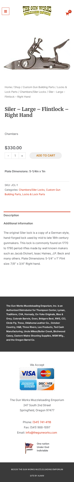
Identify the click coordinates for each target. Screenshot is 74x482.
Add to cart (45, 155)
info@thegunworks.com (41, 432)
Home (8, 87)
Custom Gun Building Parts (39, 87)
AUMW (41, 476)
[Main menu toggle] (5, 11)
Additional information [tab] (18, 223)
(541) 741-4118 (42, 422)
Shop (17, 87)
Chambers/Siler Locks (33, 91)
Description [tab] (11, 215)
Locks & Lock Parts (33, 194)
